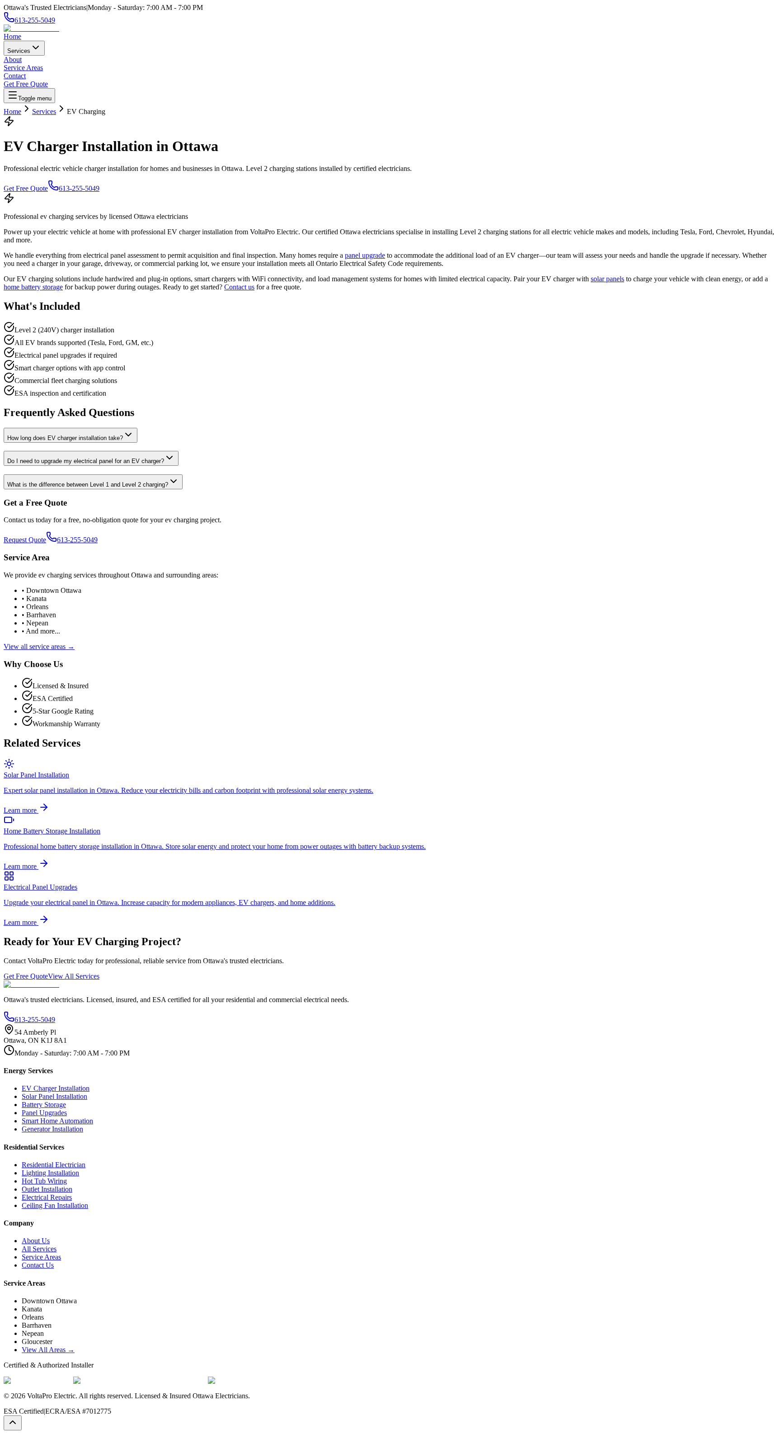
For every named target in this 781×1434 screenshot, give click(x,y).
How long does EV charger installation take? (65, 438)
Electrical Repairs (47, 1197)
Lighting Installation (50, 1173)
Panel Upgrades (44, 1113)
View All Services (73, 976)
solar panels (607, 279)
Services (18, 50)
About (13, 59)
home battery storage (33, 287)
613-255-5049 (79, 188)
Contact (15, 76)
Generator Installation (52, 1129)
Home (12, 36)
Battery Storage (44, 1104)
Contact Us (38, 1265)
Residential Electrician (53, 1165)
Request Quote (25, 540)
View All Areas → (48, 1350)
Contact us (239, 287)
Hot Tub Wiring (44, 1181)
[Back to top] (13, 1422)
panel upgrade (365, 255)
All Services (39, 1249)
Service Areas (23, 67)
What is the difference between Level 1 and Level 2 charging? (87, 484)
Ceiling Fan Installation (55, 1205)
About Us (36, 1241)
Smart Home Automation (57, 1121)
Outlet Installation (47, 1189)
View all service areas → (39, 646)
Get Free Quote (26, 84)
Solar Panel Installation (54, 1096)
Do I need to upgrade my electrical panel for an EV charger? (85, 461)
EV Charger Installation (55, 1088)
